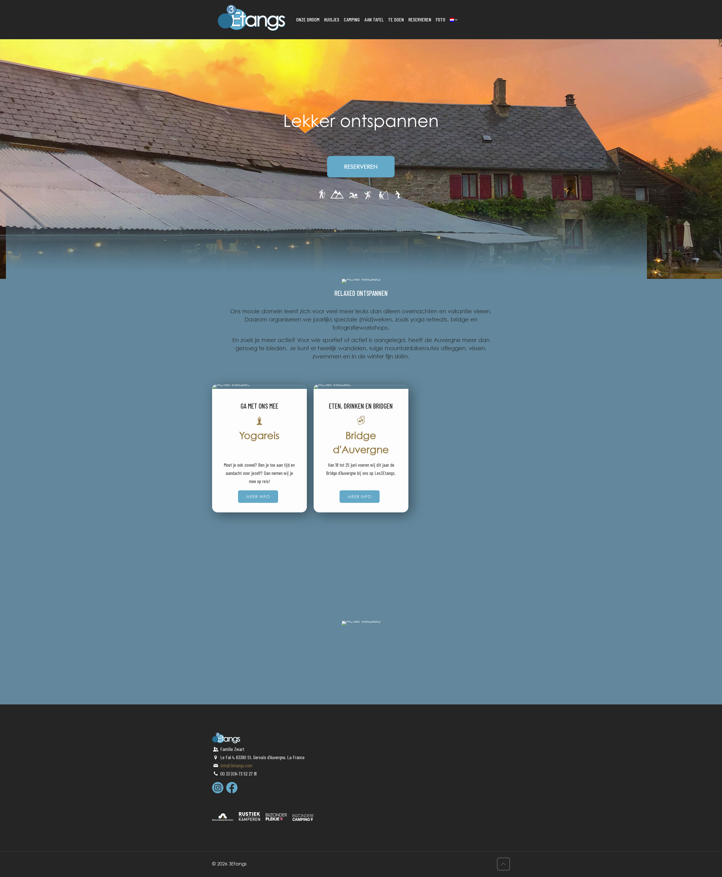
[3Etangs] (251, 17)
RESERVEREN (361, 166)
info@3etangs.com (236, 765)
